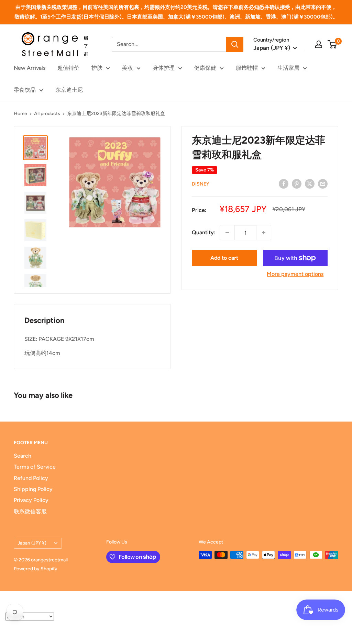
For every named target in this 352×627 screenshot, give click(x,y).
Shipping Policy (33, 489)
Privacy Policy (31, 500)
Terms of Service (35, 466)
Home (20, 113)
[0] (332, 44)
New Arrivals (29, 68)
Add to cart (224, 258)
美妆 (127, 68)
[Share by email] (323, 183)
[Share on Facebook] (283, 183)
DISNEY (200, 184)
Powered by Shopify (35, 569)
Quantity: (204, 232)
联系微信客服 (30, 511)
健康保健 (205, 68)
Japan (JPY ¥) (32, 543)
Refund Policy (31, 478)
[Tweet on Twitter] (310, 183)
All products (47, 113)
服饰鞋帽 (247, 68)
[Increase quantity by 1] (263, 232)
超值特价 (68, 68)
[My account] (318, 44)
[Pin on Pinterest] (296, 183)
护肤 (96, 68)
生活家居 (288, 68)
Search (22, 455)
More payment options (295, 274)
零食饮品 (25, 90)
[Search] (234, 44)
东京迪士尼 (69, 90)
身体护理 (164, 68)
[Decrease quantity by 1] (227, 232)
